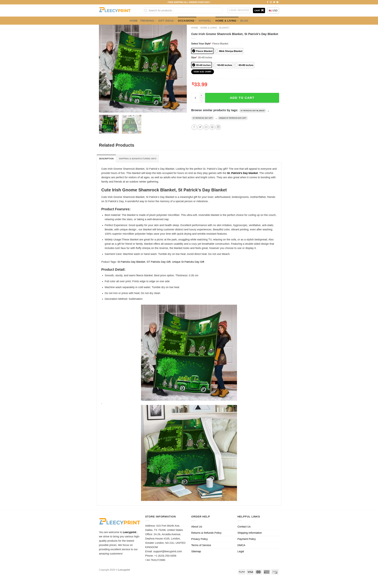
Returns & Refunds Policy (206, 532)
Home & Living (225, 20)
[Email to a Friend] (206, 127)
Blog (244, 20)
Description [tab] (106, 158)
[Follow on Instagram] (271, 2)
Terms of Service (201, 545)
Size (194, 57)
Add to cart (242, 97)
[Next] (181, 68)
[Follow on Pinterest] (277, 2)
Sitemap (196, 551)
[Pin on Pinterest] (212, 127)
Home (134, 20)
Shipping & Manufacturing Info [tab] (137, 158)
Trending (147, 20)
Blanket (224, 27)
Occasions (186, 20)
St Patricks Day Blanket (253, 110)
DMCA (241, 545)
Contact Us (244, 526)
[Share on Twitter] (200, 127)
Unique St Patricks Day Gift (232, 118)
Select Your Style (201, 43)
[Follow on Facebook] (268, 2)
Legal (240, 551)
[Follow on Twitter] (274, 2)
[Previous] (104, 68)
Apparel (204, 20)
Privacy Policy (199, 539)
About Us (196, 526)
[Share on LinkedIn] (218, 127)
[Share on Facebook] (194, 127)
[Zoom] (103, 108)
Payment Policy (246, 539)
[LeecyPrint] (116, 10)
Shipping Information (249, 532)
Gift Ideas (166, 20)
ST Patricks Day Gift (203, 118)
